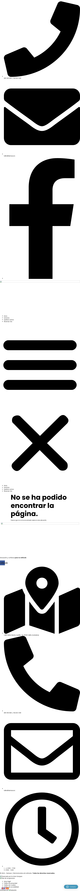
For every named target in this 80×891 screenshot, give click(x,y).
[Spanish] (8, 888)
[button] (40, 403)
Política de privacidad (10, 883)
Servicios (6, 318)
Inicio (5, 316)
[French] (5, 888)
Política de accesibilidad (11, 887)
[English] (2, 888)
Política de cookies (10, 885)
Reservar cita (8, 321)
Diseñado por (4, 890)
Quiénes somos (9, 320)
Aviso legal (7, 881)
